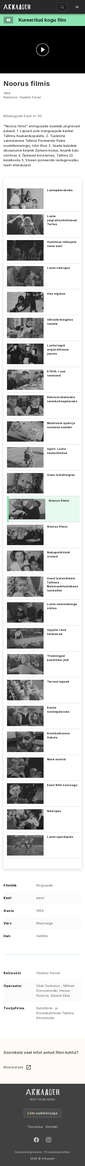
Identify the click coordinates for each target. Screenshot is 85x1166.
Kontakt (52, 1127)
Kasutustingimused (28, 1152)
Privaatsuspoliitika (57, 1152)
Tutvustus (35, 1127)
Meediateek (13, 1067)
